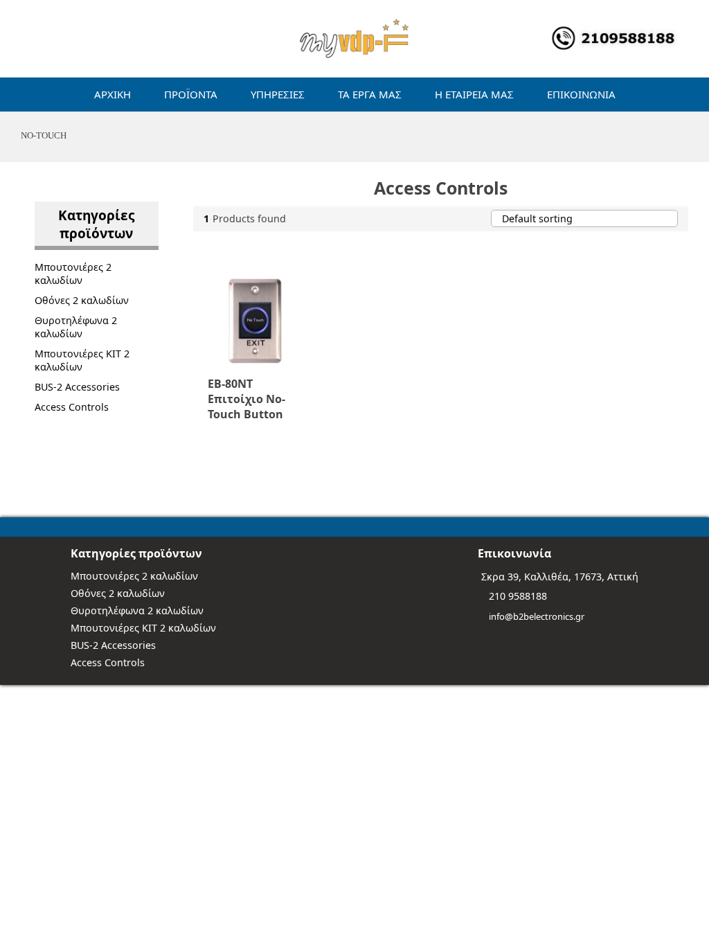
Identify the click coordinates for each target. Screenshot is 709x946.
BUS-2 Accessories (77, 386)
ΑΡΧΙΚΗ (112, 94)
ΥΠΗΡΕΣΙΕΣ (278, 94)
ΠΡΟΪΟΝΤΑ (190, 94)
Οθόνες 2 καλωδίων (82, 300)
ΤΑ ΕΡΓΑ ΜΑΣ (370, 94)
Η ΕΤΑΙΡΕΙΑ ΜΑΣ (474, 94)
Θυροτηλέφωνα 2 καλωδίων (76, 327)
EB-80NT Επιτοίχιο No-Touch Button (246, 399)
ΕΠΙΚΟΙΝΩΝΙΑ (581, 94)
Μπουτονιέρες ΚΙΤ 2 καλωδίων (82, 360)
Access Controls (72, 406)
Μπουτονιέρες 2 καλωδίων (73, 273)
